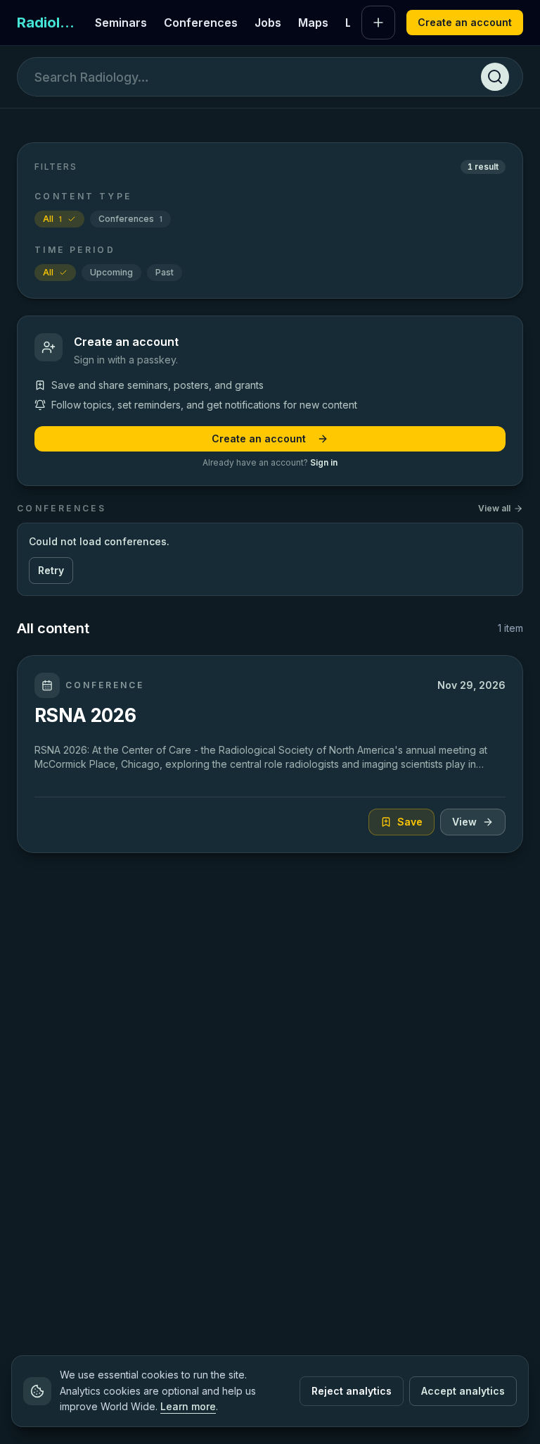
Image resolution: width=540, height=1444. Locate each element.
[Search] (495, 77)
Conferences (201, 22)
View (464, 822)
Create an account (465, 22)
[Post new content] (378, 22)
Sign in (324, 462)
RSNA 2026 (85, 715)
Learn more (188, 1406)
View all (494, 508)
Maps (313, 22)
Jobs (268, 22)
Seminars (121, 22)
